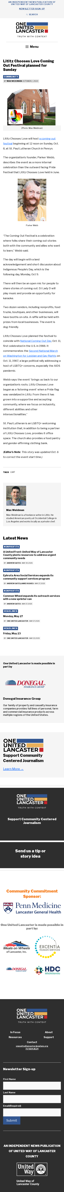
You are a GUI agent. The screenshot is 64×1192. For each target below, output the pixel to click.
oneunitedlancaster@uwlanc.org (32, 1046)
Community (11, 77)
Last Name (9, 1092)
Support (49, 1037)
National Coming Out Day (35, 340)
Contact (32, 1042)
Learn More (13, 769)
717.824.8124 (32, 1049)
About (49, 1032)
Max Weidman (14, 81)
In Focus (15, 1032)
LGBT (12, 472)
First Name (9, 1079)
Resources (15, 1037)
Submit (11, 1120)
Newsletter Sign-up (32, 9)
